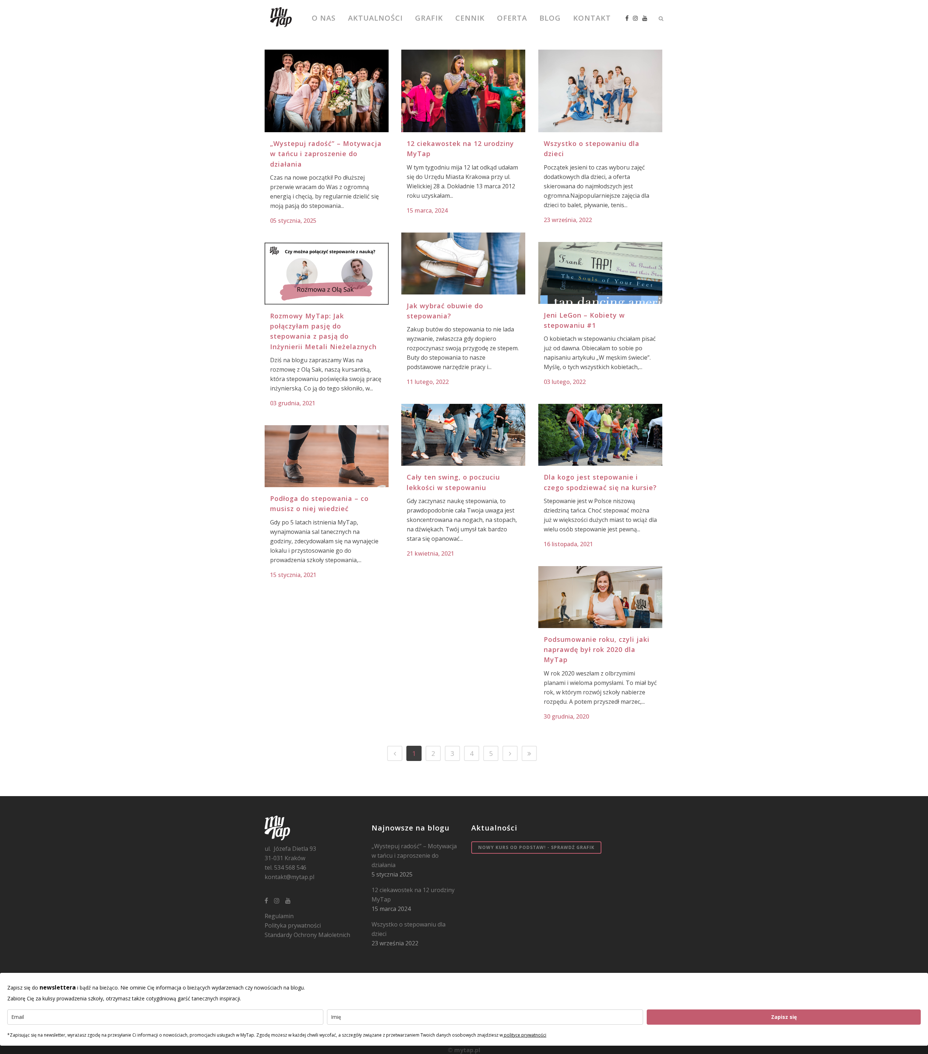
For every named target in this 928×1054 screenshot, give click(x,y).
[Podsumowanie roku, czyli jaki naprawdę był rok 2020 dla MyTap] (600, 597)
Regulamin (279, 916)
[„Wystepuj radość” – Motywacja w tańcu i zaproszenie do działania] (327, 91)
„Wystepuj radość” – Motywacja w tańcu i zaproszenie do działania (326, 153)
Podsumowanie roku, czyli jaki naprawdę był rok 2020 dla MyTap (597, 649)
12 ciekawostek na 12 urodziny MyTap (413, 894)
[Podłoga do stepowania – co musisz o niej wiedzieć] (327, 456)
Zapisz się (784, 1016)
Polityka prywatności (293, 925)
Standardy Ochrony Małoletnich (307, 935)
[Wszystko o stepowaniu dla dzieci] (600, 91)
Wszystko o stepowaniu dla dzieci (409, 929)
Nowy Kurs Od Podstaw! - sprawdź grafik (536, 847)
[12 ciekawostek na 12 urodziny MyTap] (463, 91)
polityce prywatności (524, 1035)
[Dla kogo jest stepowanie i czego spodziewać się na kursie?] (600, 435)
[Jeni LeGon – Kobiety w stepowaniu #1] (600, 273)
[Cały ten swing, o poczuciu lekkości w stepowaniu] (463, 435)
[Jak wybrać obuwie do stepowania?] (463, 263)
